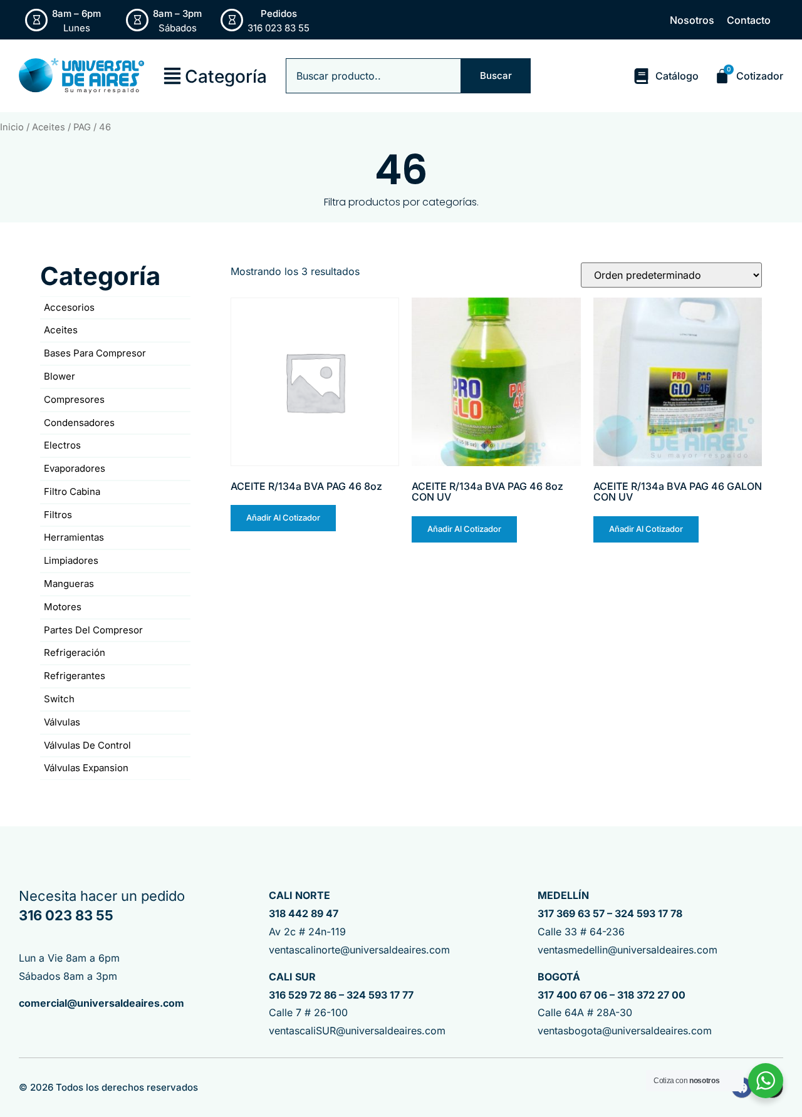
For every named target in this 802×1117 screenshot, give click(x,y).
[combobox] (373, 75)
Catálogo (677, 76)
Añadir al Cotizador (283, 517)
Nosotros (692, 20)
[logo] (81, 75)
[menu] (172, 75)
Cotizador (759, 76)
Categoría (226, 76)
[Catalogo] (641, 76)
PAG (82, 127)
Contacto (749, 20)
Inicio (12, 127)
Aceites (48, 127)
